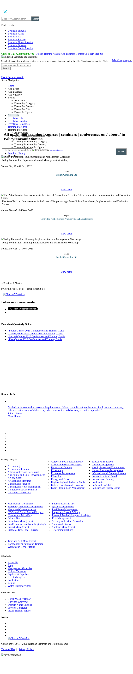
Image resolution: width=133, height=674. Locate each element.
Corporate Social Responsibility (67, 461)
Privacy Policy (26, 649)
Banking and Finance (19, 483)
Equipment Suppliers (18, 574)
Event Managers (16, 577)
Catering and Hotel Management (24, 486)
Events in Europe (16, 39)
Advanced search (56, 150)
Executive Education (102, 461)
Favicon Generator (17, 607)
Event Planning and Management (68, 488)
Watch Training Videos (19, 586)
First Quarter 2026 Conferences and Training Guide (35, 339)
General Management (103, 464)
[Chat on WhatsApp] (14, 294)
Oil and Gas (14, 518)
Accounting (14, 466)
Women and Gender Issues (21, 546)
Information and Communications (109, 473)
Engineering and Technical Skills (68, 482)
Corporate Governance (19, 492)
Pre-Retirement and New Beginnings (27, 524)
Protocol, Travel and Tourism (23, 530)
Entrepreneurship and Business (67, 485)
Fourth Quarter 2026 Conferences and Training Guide (36, 330)
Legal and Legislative (103, 485)
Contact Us (81, 53)
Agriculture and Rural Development (26, 475)
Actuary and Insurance (19, 469)
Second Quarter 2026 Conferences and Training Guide (36, 336)
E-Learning (57, 470)
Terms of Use (8, 649)
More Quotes (14, 416)
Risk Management (61, 518)
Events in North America (20, 42)
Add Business (68, 53)
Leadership (97, 482)
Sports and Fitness (61, 524)
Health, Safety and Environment (108, 467)
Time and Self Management (22, 541)
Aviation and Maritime (19, 480)
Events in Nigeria (17, 30)
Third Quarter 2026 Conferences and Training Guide (35, 333)
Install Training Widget (19, 610)
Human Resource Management (107, 470)
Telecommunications (62, 530)
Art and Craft (14, 477)
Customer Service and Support (66, 464)
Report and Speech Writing (66, 512)
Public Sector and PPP (63, 503)
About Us (13, 562)
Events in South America (20, 48)
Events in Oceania (17, 45)
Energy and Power (60, 479)
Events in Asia (15, 36)
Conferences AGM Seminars (22, 489)
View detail (66, 189)
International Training (103, 479)
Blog (10, 565)
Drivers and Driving (61, 467)
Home (11, 85)
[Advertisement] (66, 109)
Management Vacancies (20, 568)
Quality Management (63, 506)
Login (91, 53)
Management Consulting (20, 503)
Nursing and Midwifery (20, 515)
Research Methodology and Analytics (71, 515)
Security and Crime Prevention (68, 521)
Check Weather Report (19, 599)
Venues (11, 583)
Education (56, 476)
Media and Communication (22, 509)
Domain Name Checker (20, 604)
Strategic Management (63, 527)
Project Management (18, 527)
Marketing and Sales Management (25, 506)
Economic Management (63, 473)
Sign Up (99, 53)
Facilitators (13, 580)
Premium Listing (16, 153)
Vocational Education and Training (25, 544)
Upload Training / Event (48, 53)
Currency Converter (18, 601)
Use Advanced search (12, 77)
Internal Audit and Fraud (104, 476)
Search (35, 19)
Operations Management (20, 521)
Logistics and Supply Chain (106, 488)
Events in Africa (16, 33)
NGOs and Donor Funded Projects (25, 512)
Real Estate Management (65, 509)
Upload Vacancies (17, 571)
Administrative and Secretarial (23, 472)
